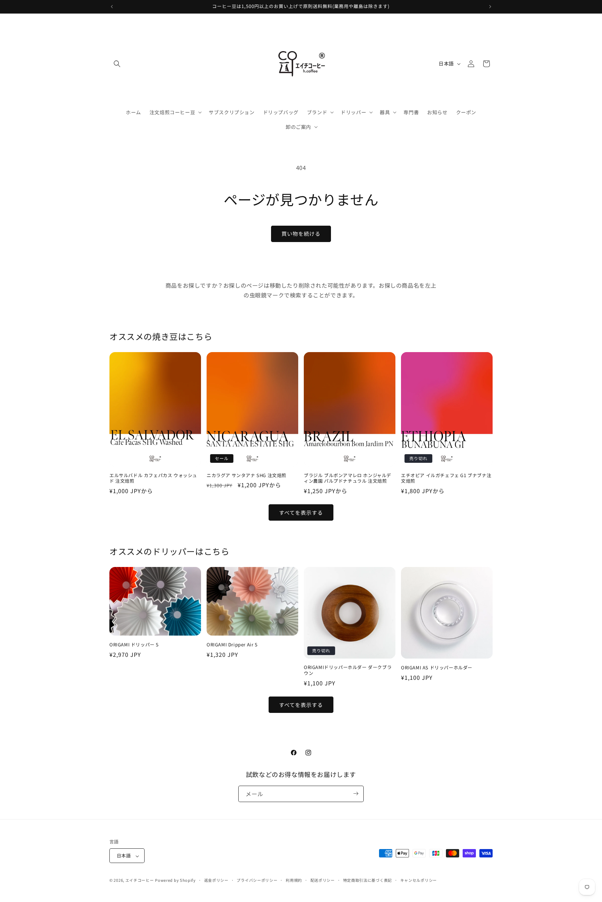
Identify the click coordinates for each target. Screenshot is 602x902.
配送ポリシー (322, 880)
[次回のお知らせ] (490, 6)
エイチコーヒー (139, 880)
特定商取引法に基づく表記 (367, 880)
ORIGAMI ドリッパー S (134, 645)
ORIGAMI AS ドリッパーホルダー (436, 668)
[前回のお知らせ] (111, 6)
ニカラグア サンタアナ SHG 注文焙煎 (246, 476)
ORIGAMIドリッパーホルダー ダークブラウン (348, 670)
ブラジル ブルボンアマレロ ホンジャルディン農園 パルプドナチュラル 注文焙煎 (347, 478)
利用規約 (294, 880)
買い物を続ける (301, 233)
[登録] (355, 793)
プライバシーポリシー (257, 880)
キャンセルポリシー (418, 880)
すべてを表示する (301, 512)
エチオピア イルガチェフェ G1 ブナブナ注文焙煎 (446, 478)
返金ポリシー (216, 880)
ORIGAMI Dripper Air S (232, 645)
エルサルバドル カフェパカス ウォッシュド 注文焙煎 (153, 478)
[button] (117, 63)
